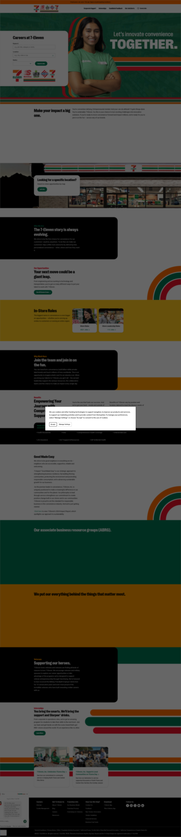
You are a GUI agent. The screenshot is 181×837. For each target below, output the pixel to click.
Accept (53, 424)
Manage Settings (64, 424)
